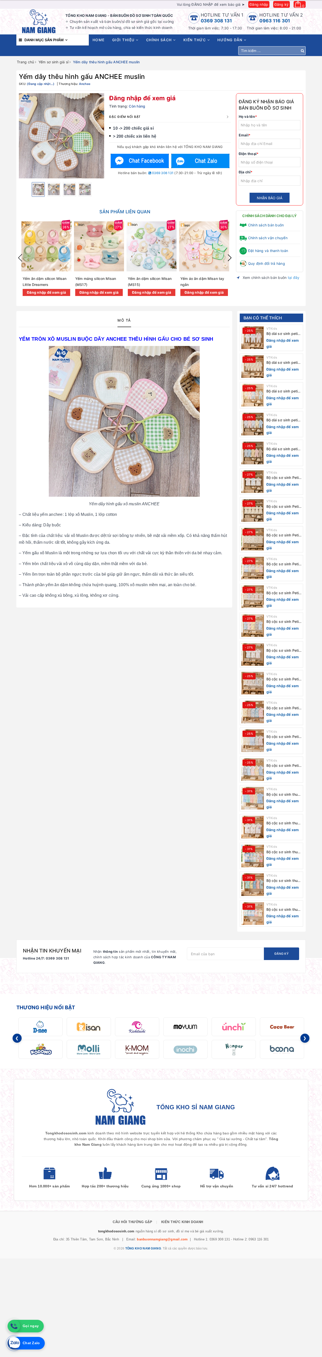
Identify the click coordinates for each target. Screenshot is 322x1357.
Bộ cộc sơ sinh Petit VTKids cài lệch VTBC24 (283, 621)
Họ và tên (248, 116)
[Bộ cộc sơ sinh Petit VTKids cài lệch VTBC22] (252, 683)
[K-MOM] (137, 1049)
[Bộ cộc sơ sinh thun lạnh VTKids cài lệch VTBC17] (252, 827)
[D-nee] (40, 1026)
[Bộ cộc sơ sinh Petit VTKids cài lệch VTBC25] (252, 596)
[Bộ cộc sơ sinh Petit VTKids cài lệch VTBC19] (252, 769)
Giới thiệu (124, 40)
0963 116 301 (274, 20)
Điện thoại (249, 154)
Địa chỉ (246, 172)
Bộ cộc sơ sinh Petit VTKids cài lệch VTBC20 (283, 736)
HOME (99, 40)
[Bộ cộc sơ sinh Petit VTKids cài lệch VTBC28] (252, 510)
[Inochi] (185, 1049)
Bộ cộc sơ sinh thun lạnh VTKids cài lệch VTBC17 (283, 823)
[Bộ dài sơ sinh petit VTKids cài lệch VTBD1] (252, 453)
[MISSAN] (89, 1026)
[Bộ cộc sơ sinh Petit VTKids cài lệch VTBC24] (252, 625)
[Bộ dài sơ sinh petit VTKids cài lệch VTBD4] (252, 366)
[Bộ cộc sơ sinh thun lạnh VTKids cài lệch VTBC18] (252, 798)
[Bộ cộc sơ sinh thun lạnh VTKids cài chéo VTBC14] (252, 913)
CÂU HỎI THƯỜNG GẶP (132, 1222)
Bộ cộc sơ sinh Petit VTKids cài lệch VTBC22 (283, 679)
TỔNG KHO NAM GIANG (143, 1248)
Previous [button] (20, 258)
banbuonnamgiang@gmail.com (162, 1239)
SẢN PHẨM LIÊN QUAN (124, 211)
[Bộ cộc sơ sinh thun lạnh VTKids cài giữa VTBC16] (252, 856)
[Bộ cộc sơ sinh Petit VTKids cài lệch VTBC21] (252, 712)
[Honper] (234, 1049)
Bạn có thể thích (263, 317)
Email (245, 135)
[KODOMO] (40, 1049)
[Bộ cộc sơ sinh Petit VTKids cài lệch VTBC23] (252, 654)
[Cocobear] (282, 1026)
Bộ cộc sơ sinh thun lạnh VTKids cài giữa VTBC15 (283, 880)
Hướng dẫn (230, 40)
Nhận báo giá (269, 198)
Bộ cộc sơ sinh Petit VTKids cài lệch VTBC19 (283, 765)
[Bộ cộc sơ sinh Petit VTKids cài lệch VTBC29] (252, 481)
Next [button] (229, 258)
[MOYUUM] (185, 1026)
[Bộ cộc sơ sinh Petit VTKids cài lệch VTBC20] (252, 740)
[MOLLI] (89, 1049)
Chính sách (159, 40)
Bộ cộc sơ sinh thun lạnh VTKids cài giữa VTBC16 (283, 852)
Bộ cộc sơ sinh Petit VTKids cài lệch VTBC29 (283, 477)
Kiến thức (195, 40)
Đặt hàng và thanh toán (268, 250)
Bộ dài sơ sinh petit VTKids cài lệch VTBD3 (282, 391)
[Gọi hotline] (14, 1326)
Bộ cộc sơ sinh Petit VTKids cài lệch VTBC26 (283, 564)
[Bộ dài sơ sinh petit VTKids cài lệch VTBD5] (252, 337)
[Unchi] (234, 1026)
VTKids (271, 328)
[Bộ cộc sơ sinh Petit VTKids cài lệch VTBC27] (252, 539)
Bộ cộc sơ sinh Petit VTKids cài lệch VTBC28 (283, 506)
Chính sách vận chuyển (268, 238)
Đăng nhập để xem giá (142, 98)
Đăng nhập (259, 4)
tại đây (294, 277)
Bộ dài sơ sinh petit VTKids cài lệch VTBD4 (282, 362)
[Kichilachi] (137, 1026)
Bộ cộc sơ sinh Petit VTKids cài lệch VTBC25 (283, 593)
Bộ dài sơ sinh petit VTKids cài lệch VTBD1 (282, 449)
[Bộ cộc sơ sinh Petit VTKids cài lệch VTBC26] (252, 568)
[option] (61, 135)
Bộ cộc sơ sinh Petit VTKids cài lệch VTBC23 (283, 650)
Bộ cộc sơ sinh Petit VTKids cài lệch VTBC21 (283, 708)
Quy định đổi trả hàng (266, 263)
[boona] (282, 1049)
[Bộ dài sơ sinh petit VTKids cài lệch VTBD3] (252, 395)
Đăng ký (281, 4)
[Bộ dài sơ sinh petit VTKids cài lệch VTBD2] (252, 424)
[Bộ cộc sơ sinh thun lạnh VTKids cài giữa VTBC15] (252, 884)
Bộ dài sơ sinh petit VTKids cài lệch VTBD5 (282, 333)
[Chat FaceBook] (140, 161)
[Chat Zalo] (200, 161)
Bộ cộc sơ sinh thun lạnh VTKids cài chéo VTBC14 (283, 909)
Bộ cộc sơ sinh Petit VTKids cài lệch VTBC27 (283, 535)
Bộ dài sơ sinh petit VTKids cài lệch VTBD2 (282, 420)
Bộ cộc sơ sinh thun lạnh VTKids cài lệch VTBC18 (283, 794)
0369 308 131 (216, 20)
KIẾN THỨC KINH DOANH (182, 1222)
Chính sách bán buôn (266, 225)
